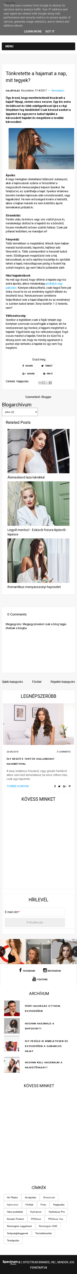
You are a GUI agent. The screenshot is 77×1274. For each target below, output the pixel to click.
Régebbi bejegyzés (62, 681)
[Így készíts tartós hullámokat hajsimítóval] (38, 724)
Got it (50, 31)
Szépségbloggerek (17, 1233)
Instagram (54, 971)
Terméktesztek (43, 1233)
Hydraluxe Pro (57, 1211)
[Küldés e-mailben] (40, 382)
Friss (43, 1204)
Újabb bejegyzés (12, 681)
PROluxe (36, 1219)
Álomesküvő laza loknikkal (26, 477)
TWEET (48, 366)
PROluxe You (55, 1219)
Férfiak (29, 1204)
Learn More (33, 31)
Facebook (29, 971)
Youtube (42, 979)
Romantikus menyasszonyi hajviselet (34, 587)
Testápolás (13, 1240)
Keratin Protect (15, 1219)
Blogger (46, 397)
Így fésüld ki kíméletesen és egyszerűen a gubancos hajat (46, 1046)
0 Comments (64, 752)
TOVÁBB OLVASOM (18, 786)
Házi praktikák (15, 1211)
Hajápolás (13, 90)
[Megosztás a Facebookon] (50, 382)
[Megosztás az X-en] (47, 382)
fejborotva (12, 1204)
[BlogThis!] (43, 382)
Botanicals (49, 1197)
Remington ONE (48, 1226)
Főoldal (10, 3)
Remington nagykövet (19, 1226)
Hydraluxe (36, 1211)
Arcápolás (30, 1197)
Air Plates (12, 1197)
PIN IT (49, 373)
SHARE (29, 366)
